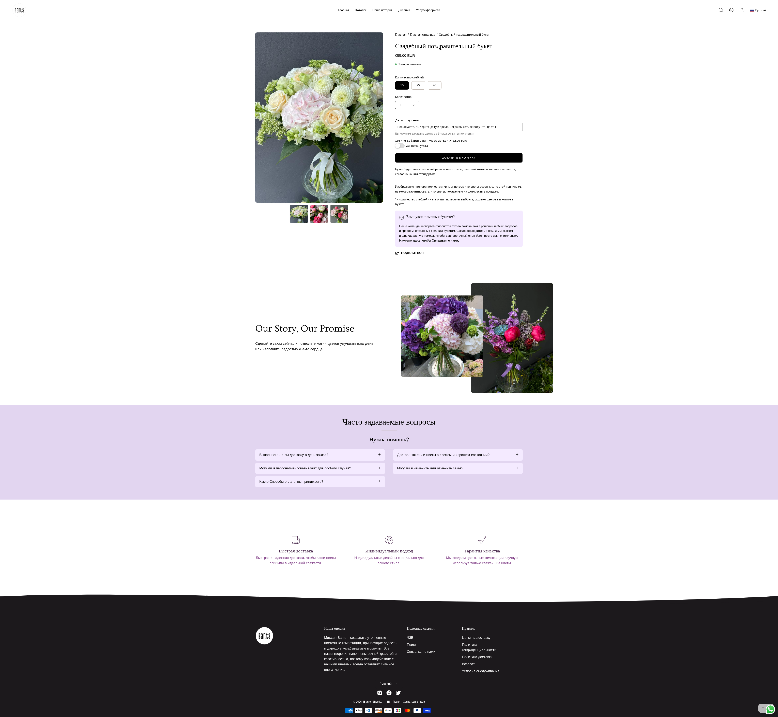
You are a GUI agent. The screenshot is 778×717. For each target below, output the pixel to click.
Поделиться (412, 253)
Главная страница (422, 34)
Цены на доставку (476, 638)
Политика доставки (477, 657)
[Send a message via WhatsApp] (770, 709)
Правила (468, 629)
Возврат (468, 664)
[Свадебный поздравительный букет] (299, 214)
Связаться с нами (421, 652)
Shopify (376, 701)
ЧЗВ (410, 638)
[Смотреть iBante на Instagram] (380, 693)
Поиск (411, 645)
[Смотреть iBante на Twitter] (398, 693)
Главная (400, 34)
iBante (367, 701)
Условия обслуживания (480, 671)
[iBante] (19, 10)
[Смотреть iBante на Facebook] (389, 693)
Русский (385, 683)
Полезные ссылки (421, 629)
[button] (360, 10)
